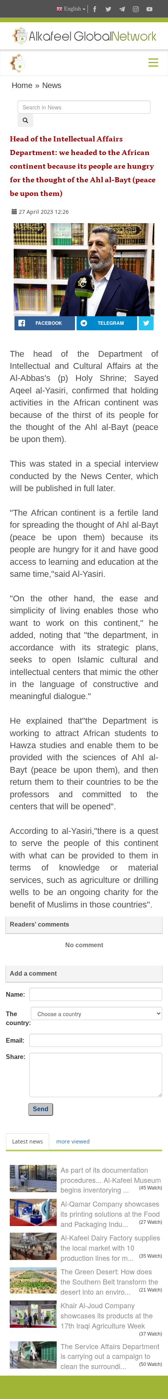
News (51, 85)
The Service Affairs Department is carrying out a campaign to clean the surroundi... (110, 1356)
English (72, 9)
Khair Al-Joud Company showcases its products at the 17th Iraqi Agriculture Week (107, 1315)
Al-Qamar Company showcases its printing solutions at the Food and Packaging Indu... (110, 1213)
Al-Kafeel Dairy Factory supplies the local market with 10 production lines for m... (110, 1247)
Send (40, 1109)
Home (22, 85)
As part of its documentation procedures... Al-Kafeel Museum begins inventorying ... (111, 1180)
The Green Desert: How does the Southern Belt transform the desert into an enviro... (109, 1281)
